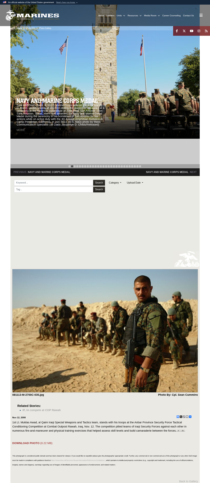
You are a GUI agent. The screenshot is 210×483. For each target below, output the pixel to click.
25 (132, 166)
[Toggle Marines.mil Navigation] (201, 15)
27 (137, 166)
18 (114, 166)
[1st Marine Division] (32, 15)
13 (101, 166)
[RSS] (206, 31)
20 (119, 166)
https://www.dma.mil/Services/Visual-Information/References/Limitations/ (78, 460)
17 (111, 166)
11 (96, 166)
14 (103, 166)
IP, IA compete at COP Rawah (41, 410)
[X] (184, 31)
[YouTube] (191, 31)
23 (127, 166)
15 (106, 166)
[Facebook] (176, 31)
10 (93, 166)
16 (109, 166)
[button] (67, 2)
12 (98, 166)
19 (116, 166)
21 (122, 166)
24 (130, 166)
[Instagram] (199, 31)
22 (124, 166)
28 (140, 166)
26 (135, 166)
